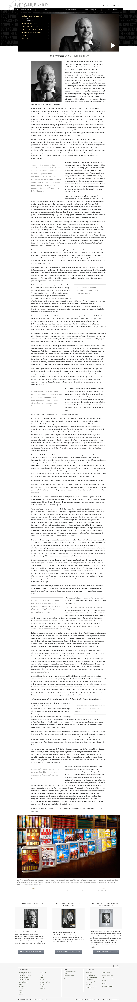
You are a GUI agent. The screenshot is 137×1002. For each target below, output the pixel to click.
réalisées (98, 641)
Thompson (100, 270)
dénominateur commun (65, 362)
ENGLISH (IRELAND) (23, 977)
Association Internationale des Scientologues (91, 986)
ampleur (55, 793)
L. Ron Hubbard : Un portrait (70, 971)
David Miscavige (89, 979)
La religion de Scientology (91, 977)
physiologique (93, 522)
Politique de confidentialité (80, 1000)
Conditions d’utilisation (106, 1000)
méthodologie (93, 326)
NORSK (41, 977)
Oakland (80, 418)
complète (50, 499)
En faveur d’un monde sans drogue (107, 976)
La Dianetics (89, 972)
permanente (42, 309)
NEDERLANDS (43, 972)
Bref (43, 530)
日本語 (20, 990)
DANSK (20, 984)
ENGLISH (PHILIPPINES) (24, 981)
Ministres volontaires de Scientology (91, 983)
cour (68, 301)
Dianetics (88, 75)
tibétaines (42, 296)
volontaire (88, 512)
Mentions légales (115, 1000)
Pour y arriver (80, 667)
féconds (91, 189)
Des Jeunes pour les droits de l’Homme (108, 982)
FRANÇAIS (21, 986)
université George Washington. (50, 318)
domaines (94, 232)
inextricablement (37, 362)
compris (52, 528)
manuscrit (82, 368)
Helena (61, 255)
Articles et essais (67, 979)
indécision (82, 533)
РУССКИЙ (21, 992)
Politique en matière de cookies (93, 1000)
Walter (65, 480)
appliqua (50, 463)
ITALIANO (42, 986)
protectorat (69, 207)
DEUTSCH (42, 974)
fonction (98, 448)
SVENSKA (42, 979)
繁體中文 (21, 994)
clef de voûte (35, 104)
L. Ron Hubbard (36, 142)
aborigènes (63, 351)
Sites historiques (67, 977)
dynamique (35, 155)
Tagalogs (34, 351)
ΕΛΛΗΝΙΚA (42, 984)
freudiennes (70, 270)
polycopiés (94, 468)
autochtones (52, 255)
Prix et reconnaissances (69, 975)
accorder (56, 260)
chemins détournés (53, 618)
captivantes (46, 304)
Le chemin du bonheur (106, 974)
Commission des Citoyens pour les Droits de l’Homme (107, 986)
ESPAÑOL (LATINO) (44, 981)
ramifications (58, 440)
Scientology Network (90, 975)
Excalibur (34, 371)
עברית (21, 988)
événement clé (77, 267)
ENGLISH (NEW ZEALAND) (24, 979)
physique (51, 487)
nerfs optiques (45, 421)
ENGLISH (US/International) (25, 972)
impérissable (59, 727)
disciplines (41, 321)
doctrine (61, 739)
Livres (65, 973)
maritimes (93, 207)
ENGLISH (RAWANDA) (23, 983)
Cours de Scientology (90, 981)
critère (90, 362)
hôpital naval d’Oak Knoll (67, 418)
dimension (67, 252)
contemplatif (71, 130)
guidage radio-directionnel (54, 212)
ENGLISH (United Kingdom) (25, 975)
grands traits (35, 252)
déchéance (54, 754)
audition (44, 553)
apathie (61, 533)
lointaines (67, 204)
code (89, 99)
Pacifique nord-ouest (92, 348)
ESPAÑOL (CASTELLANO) (45, 983)
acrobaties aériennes (86, 199)
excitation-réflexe (57, 512)
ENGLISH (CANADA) (23, 974)
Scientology (99, 75)
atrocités (73, 405)
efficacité (67, 540)
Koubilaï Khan (77, 301)
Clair (34, 556)
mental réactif (80, 509)
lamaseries (35, 296)
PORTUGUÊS (42, 988)
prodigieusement (37, 263)
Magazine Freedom (106, 972)
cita (95, 752)
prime (55, 442)
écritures (62, 636)
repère (88, 382)
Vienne (86, 273)
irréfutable (57, 540)
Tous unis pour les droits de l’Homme (107, 979)
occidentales (35, 298)
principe (45, 664)
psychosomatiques (44, 505)
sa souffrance (43, 672)
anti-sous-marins (79, 394)
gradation (53, 714)
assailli (96, 471)
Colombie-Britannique (38, 209)
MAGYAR (41, 975)
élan (81, 397)
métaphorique (69, 615)
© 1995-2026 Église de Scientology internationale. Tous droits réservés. (32, 1000)
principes (94, 636)
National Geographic (44, 217)
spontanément (87, 576)
